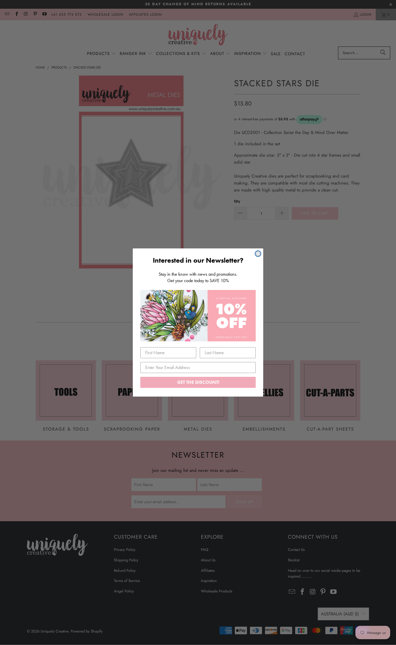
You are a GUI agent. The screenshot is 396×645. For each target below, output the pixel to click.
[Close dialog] (258, 254)
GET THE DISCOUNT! (198, 382)
